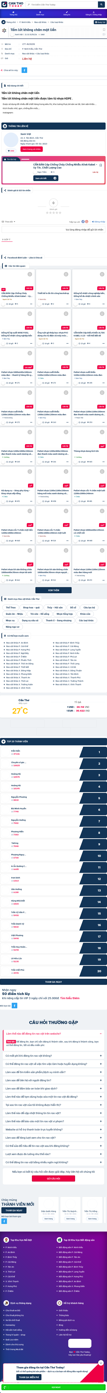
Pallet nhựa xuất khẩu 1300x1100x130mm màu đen (51, 413)
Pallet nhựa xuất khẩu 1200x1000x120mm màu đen (15, 413)
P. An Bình (10, 1252)
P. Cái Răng (11, 1261)
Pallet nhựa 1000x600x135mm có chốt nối (89, 531)
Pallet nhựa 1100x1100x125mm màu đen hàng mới (89, 571)
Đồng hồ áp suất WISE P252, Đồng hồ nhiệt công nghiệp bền (16, 334)
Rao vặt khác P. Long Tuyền (68, 649)
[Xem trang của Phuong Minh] (39, 343)
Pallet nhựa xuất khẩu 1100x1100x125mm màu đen (51, 373)
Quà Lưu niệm (12, 1339)
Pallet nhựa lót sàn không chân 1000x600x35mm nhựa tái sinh (16, 571)
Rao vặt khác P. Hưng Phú (18, 649)
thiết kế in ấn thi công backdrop (53, 293)
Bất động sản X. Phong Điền (72, 1286)
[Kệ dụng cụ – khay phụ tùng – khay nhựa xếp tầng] (17, 477)
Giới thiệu (63, 1310)
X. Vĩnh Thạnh (12, 1281)
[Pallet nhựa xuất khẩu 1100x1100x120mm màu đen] (90, 359)
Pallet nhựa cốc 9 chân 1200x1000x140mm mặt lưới (51, 531)
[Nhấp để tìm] (101, 4)
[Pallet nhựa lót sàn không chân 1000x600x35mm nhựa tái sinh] (17, 556)
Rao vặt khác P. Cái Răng (67, 646)
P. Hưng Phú (11, 1286)
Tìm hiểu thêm (69, 998)
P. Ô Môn (10, 1291)
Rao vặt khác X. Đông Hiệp (18, 670)
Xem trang (48, 1218)
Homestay (10, 1324)
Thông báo (64, 1315)
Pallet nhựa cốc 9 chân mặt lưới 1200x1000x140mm (89, 492)
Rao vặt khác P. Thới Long (67, 663)
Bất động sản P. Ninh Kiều (71, 1247)
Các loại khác (56, 22)
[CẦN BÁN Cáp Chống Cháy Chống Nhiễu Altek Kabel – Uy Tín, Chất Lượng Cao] (16, 172)
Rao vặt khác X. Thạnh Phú (68, 677)
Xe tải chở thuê (13, 1320)
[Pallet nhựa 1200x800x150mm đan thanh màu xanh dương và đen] (53, 438)
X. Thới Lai (10, 1271)
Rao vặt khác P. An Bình (17, 642)
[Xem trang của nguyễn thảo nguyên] (76, 304)
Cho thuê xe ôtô (13, 1310)
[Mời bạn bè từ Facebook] (14, 1005)
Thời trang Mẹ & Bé (14, 1349)
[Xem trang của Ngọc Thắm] (3, 304)
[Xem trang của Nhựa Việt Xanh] (3, 383)
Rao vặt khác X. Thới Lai (17, 680)
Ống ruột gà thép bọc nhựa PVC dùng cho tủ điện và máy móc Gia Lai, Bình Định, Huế (52, 334)
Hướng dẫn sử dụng (68, 1329)
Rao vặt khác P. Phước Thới (18, 660)
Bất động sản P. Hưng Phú (71, 1276)
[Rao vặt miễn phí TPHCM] (54, 734)
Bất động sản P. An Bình (70, 1281)
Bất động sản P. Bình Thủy (71, 1266)
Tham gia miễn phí (29, 1377)
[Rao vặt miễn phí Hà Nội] (79, 726)
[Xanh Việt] (11, 141)
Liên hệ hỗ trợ (65, 1334)
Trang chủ (11, 22)
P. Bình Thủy (11, 1256)
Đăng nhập (99, 221)
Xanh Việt (25, 133)
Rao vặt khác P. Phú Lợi (66, 656)
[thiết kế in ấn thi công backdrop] (53, 280)
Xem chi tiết (41, 178)
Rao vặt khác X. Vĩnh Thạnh (68, 684)
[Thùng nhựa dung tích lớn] (90, 438)
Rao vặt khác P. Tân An (66, 660)
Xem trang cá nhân (32, 149)
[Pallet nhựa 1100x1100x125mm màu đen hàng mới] (90, 556)
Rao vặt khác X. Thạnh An (18, 677)
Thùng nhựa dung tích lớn (86, 450)
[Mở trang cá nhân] (6, 752)
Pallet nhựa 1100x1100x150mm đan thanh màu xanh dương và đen (89, 413)
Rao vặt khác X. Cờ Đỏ (66, 666)
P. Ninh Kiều (25, 22)
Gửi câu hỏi (53, 1178)
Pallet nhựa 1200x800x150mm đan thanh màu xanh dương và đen (52, 452)
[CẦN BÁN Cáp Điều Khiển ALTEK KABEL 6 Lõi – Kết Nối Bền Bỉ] (90, 320)
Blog (61, 1324)
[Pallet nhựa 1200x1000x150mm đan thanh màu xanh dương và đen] (17, 438)
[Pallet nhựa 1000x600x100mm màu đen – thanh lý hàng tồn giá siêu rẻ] (17, 359)
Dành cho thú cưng (15, 1344)
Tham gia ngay (53, 981)
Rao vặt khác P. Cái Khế (17, 646)
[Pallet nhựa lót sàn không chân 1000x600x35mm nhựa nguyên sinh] (53, 556)
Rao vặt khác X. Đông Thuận (69, 670)
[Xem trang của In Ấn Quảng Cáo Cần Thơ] (39, 304)
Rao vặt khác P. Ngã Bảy (17, 653)
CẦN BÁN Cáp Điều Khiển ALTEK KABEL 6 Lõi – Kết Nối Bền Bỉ (89, 334)
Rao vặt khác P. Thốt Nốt (17, 666)
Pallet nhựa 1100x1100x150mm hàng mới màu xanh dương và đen (53, 492)
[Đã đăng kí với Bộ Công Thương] (79, 1346)
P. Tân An (10, 1266)
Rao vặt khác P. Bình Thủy (68, 642)
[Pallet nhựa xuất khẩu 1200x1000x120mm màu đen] (17, 399)
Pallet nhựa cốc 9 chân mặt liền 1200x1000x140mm (17, 531)
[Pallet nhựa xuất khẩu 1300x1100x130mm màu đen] (53, 399)
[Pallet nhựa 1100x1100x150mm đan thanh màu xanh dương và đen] (90, 399)
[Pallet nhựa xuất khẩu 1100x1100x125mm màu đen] (53, 359)
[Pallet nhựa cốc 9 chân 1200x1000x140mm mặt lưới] (53, 517)
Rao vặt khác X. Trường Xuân (19, 684)
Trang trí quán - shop (15, 1334)
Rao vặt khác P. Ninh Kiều (67, 653)
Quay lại (99, 22)
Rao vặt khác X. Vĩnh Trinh (18, 687)
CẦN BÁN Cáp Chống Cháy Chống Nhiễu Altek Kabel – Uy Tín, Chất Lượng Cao (65, 166)
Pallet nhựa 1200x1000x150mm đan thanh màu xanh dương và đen (17, 452)
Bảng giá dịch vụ (67, 1320)
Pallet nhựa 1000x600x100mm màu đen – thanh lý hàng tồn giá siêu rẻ (17, 373)
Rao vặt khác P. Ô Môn (16, 656)
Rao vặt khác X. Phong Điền (19, 673)
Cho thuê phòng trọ (15, 1315)
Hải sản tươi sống (14, 1329)
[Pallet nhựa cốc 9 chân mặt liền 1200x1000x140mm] (17, 517)
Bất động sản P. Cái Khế (70, 1261)
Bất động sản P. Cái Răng (70, 1252)
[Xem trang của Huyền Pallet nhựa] (76, 462)
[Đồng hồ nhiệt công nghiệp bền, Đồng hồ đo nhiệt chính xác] (90, 280)
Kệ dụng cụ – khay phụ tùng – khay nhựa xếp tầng (15, 492)
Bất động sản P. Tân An (69, 1256)
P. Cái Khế (10, 1276)
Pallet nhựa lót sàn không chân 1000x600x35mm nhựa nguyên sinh (52, 571)
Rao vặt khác (40, 22)
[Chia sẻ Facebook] (24, 70)
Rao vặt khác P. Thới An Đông (19, 663)
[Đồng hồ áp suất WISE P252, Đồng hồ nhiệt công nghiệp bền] (17, 320)
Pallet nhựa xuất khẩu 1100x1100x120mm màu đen (88, 373)
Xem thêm (53, 590)
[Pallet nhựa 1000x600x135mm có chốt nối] (90, 517)
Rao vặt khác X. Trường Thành (69, 680)
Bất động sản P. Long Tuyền (71, 1271)
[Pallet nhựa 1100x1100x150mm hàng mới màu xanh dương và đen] (53, 477)
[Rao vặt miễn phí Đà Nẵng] (27, 726)
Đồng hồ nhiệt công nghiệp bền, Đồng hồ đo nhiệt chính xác (89, 294)
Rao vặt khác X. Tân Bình (67, 673)
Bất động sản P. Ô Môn (69, 1291)
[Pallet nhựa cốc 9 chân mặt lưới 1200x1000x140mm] (90, 477)
